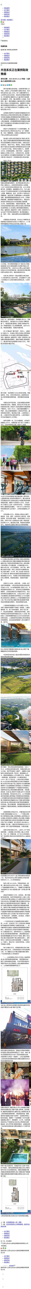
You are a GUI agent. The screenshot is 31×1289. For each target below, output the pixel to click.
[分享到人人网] (9, 85)
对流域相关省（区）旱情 (13, 1222)
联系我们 (7, 16)
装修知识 (7, 12)
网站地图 (11, 1265)
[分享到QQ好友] (3, 1248)
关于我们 (7, 10)
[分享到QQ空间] (3, 85)
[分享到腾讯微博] (7, 85)
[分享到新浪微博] (3, 22)
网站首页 (7, 8)
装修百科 (7, 14)
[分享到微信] (1, 22)
